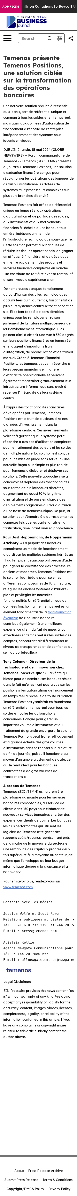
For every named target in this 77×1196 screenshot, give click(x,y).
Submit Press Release (21, 1180)
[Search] (50, 38)
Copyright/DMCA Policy (25, 1189)
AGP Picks (10, 6)
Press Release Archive (45, 1171)
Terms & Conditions (57, 1180)
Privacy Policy (59, 1189)
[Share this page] (71, 38)
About (19, 1171)
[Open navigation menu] (7, 38)
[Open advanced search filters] (59, 38)
